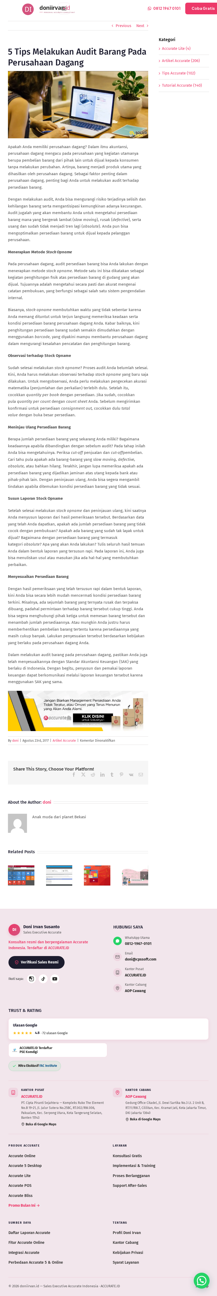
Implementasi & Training (134, 1165)
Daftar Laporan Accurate (29, 1232)
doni (15, 740)
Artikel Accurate (64, 740)
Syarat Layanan (126, 1262)
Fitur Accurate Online (26, 1242)
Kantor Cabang (125, 1242)
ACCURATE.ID (135, 975)
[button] (12, 875)
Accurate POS (19, 1185)
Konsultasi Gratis (127, 1155)
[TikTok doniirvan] (43, 979)
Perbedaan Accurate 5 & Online (35, 1262)
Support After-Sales (130, 1185)
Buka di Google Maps (41, 1124)
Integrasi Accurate (23, 1252)
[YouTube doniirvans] (55, 979)
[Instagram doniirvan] (31, 979)
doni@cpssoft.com (140, 959)
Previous (123, 25)
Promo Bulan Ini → (24, 1205)
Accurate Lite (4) (176, 48)
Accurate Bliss (20, 1195)
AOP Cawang (135, 991)
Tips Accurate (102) (178, 73)
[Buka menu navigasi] (64, 8)
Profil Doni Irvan (127, 1232)
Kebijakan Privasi (128, 1252)
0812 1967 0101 (166, 8)
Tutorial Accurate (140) (182, 85)
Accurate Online (21, 1155)
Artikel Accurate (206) (181, 60)
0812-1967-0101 (138, 943)
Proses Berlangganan (131, 1175)
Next (140, 25)
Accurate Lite (19, 1175)
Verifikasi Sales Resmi (39, 962)
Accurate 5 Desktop (25, 1165)
